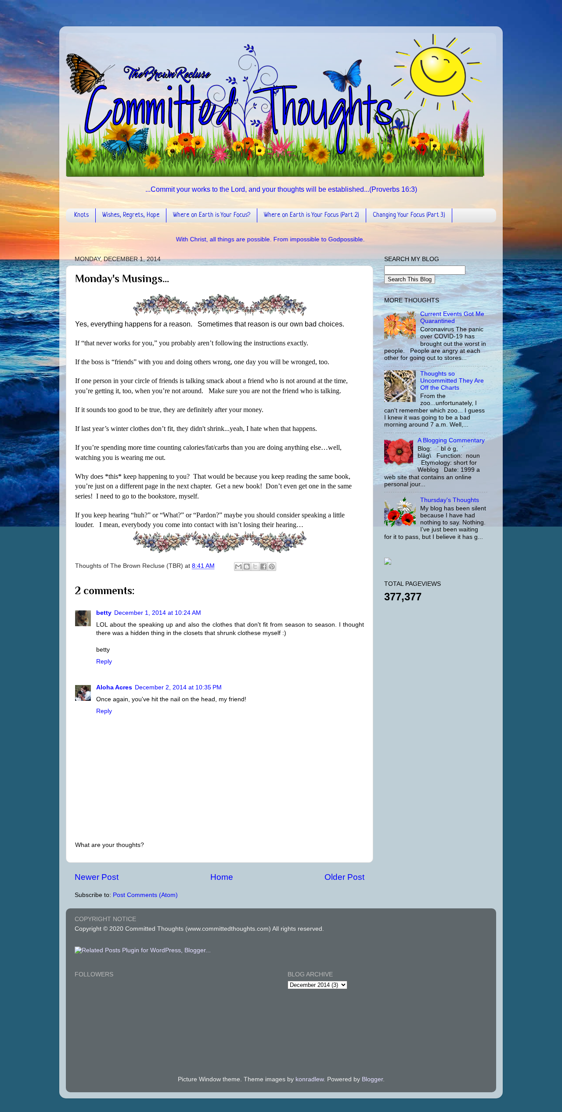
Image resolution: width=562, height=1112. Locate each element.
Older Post (344, 877)
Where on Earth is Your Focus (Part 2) (311, 215)
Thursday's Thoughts (449, 500)
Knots (81, 215)
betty (104, 613)
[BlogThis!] (246, 566)
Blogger (372, 1079)
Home (221, 877)
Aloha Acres (114, 687)
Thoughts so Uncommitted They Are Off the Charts (452, 380)
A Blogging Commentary (451, 440)
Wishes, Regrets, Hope (130, 215)
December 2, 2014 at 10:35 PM (178, 687)
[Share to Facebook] (263, 566)
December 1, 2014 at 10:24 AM (157, 613)
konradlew (309, 1079)
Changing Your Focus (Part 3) (409, 215)
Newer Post (97, 877)
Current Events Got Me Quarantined (452, 317)
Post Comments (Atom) (145, 895)
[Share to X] (255, 566)
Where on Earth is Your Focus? (211, 215)
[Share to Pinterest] (271, 566)
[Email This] (238, 566)
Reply (104, 661)
